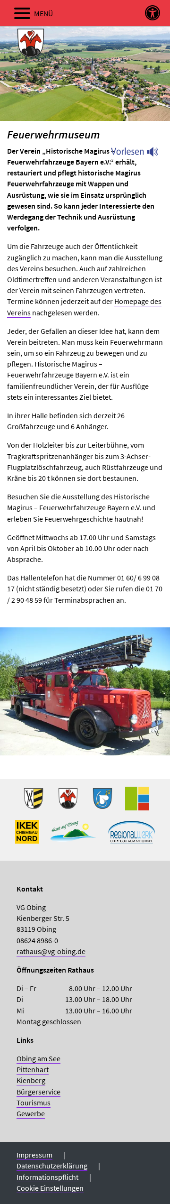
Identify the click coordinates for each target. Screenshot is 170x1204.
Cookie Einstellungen (50, 1188)
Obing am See (38, 1058)
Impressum (34, 1154)
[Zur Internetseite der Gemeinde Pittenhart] (102, 802)
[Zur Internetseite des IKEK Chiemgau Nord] (26, 835)
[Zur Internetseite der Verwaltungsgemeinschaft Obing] (136, 802)
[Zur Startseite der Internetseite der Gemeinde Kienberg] (68, 802)
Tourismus (34, 1102)
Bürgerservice (38, 1091)
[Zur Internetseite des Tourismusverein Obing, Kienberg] (73, 835)
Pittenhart (33, 1069)
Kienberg (31, 1080)
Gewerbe (31, 1113)
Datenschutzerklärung (52, 1165)
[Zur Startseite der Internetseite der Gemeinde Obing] (33, 802)
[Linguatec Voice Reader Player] (140, 154)
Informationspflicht (47, 1177)
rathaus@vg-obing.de (51, 951)
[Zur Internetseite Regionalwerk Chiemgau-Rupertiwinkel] (131, 835)
